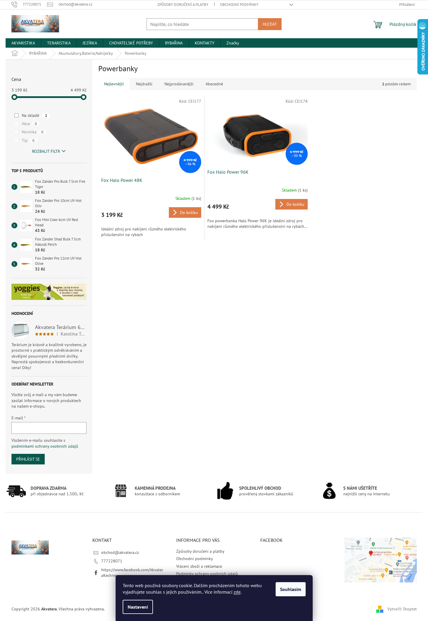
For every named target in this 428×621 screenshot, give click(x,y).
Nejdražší (144, 84)
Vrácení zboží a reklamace (199, 566)
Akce (29, 123)
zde (237, 592)
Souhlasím (290, 589)
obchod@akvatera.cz (120, 552)
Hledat (270, 24)
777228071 (111, 561)
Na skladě (34, 115)
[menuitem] (23, 43)
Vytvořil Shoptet (402, 608)
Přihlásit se (28, 459)
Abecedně (214, 84)
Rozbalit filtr (46, 151)
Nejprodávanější (179, 84)
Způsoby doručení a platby (182, 4)
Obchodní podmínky (239, 4)
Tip (28, 140)
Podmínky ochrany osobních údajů (207, 573)
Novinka (32, 132)
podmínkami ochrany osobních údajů (44, 446)
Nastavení (138, 607)
